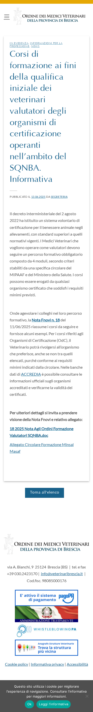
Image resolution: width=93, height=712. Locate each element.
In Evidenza (19, 43)
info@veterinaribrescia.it (62, 573)
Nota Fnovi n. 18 (46, 319)
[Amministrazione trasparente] (46, 613)
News (35, 46)
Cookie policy (16, 664)
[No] (86, 698)
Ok (29, 704)
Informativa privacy (47, 664)
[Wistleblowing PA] (46, 630)
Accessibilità (77, 664)
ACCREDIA (31, 374)
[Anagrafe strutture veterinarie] (46, 647)
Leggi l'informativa (53, 704)
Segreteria (59, 196)
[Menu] (7, 16)
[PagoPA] (46, 596)
